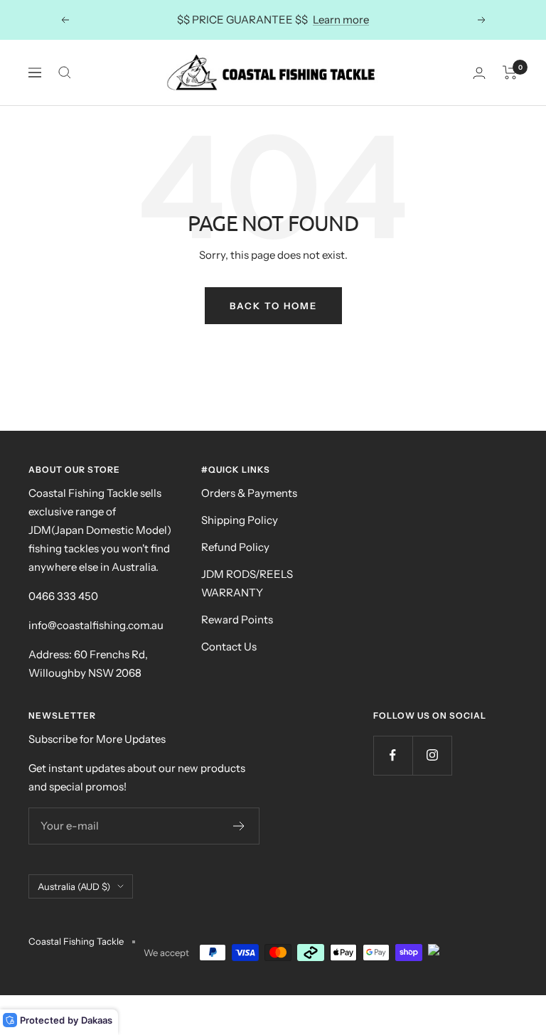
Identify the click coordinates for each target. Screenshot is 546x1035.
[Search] (64, 72)
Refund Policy (235, 547)
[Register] (239, 826)
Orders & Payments (249, 493)
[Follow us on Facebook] (392, 755)
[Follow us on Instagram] (431, 755)
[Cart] (510, 72)
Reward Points (237, 619)
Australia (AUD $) (74, 886)
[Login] (479, 73)
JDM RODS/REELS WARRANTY (247, 583)
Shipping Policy (239, 520)
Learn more (341, 19)
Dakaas (96, 1020)
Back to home (273, 305)
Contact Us (229, 646)
